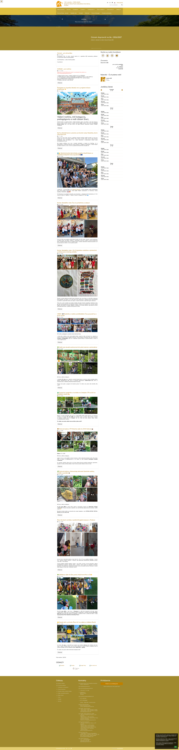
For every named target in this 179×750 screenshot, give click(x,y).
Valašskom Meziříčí (76, 189)
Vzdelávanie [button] (90, 9)
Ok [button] (175, 746)
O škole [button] (82, 9)
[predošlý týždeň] (101, 90)
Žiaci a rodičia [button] (100, 9)
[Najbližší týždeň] (122, 90)
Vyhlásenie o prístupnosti (63, 687)
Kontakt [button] (81, 13)
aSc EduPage (120, 748)
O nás (59, 697)
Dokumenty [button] (110, 9)
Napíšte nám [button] (74, 13)
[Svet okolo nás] (93, 665)
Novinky (59, 701)
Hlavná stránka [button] (60, 9)
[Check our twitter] (107, 55)
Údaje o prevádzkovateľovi (63, 693)
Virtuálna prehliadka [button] (106, 13)
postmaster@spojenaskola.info (86, 688)
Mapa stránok (61, 695)
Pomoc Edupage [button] (96, 13)
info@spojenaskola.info (85, 686)
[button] (112, 2)
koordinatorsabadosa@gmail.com (87, 696)
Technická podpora (62, 685)
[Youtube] (72, 665)
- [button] (110, 2)
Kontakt (59, 699)
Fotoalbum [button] (75, 9)
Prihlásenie (120, 2)
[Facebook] (61, 665)
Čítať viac (60, 83)
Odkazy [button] (118, 9)
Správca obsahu (61, 683)
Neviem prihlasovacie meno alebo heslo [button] (112, 686)
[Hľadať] (122, 5)
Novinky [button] (69, 9)
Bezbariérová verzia (61, 748)
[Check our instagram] (112, 55)
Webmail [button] (87, 13)
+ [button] (67, 748)
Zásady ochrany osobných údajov (65, 691)
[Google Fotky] (82, 665)
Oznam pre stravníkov (100, 38)
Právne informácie (61, 689)
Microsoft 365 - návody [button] (62, 13)
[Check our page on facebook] (103, 55)
